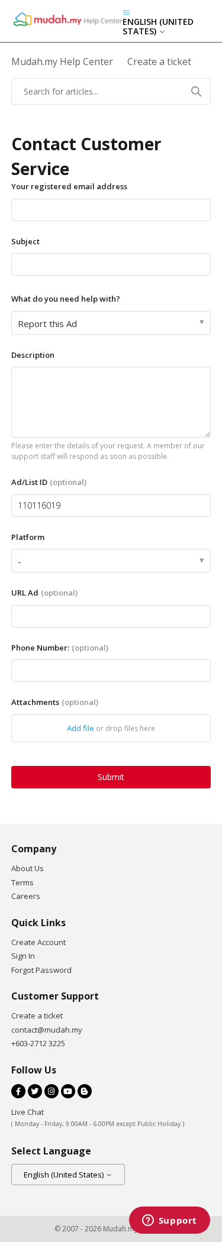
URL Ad (44, 592)
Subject (25, 241)
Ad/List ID (48, 482)
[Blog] (85, 1091)
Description (32, 355)
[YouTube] (68, 1091)
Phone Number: (59, 647)
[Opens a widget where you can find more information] (169, 1221)
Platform (27, 537)
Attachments (54, 702)
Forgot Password (41, 970)
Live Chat (27, 1112)
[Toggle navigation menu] (126, 12)
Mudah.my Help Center (62, 61)
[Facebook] (18, 1091)
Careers (25, 896)
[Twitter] (35, 1091)
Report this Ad (47, 323)
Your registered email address (69, 186)
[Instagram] (51, 1091)
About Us (27, 868)
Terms (22, 882)
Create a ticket (37, 1015)
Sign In (23, 955)
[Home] (67, 25)
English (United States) (158, 26)
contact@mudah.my (46, 1029)
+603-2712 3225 (38, 1043)
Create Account (38, 942)
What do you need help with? (65, 298)
